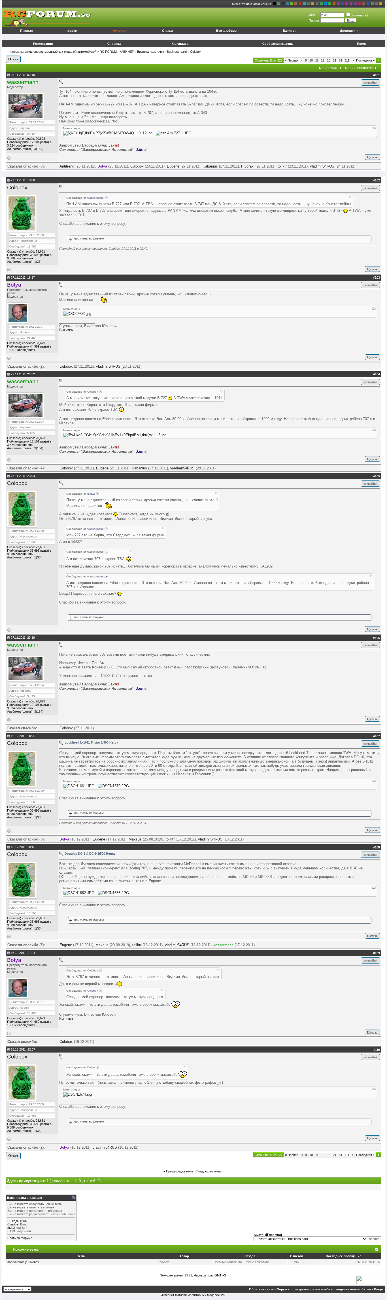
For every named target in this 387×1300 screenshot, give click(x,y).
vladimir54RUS (322, 166)
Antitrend (66, 166)
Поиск (362, 43)
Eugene (173, 166)
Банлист (289, 30)
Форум (72, 30)
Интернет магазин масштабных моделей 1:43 (193, 1295)
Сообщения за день (277, 43)
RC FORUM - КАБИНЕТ (117, 51)
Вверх (379, 1289)
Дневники (348, 30)
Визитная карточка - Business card (162, 51)
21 (334, 60)
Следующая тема (208, 1171)
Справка (114, 43)
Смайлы (13, 1224)
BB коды (13, 1221)
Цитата (372, 157)
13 (328, 60)
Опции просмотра (359, 67)
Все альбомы (226, 30)
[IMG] (11, 1227)
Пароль (314, 20)
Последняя (365, 60)
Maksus (135, 839)
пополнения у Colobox (23, 1262)
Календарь (180, 43)
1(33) (38, 261)
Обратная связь (261, 1289)
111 (347, 60)
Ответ (13, 59)
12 (322, 60)
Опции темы (328, 67)
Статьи (167, 30)
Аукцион (119, 30)
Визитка (66, 330)
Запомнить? (359, 15)
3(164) (38, 149)
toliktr (282, 166)
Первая (291, 60)
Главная (26, 30)
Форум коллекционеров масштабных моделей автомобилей (53, 51)
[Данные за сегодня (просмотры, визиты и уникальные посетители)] (368, 1280)
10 (311, 60)
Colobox (137, 166)
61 (340, 60)
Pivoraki (247, 166)
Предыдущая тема (179, 1171)
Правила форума (19, 1238)
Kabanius (210, 166)
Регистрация (43, 43)
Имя (312, 14)
